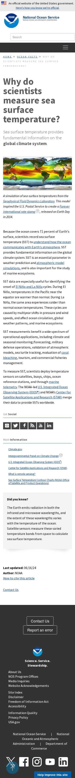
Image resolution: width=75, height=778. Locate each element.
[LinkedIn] (49, 425)
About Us (14, 672)
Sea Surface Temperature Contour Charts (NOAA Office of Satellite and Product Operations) (38, 481)
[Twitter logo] (15, 425)
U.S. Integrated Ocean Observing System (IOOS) (35, 462)
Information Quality (22, 713)
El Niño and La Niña (29, 287)
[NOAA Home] (11, 20)
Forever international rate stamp (36, 209)
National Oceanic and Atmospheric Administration (41, 739)
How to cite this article (19, 578)
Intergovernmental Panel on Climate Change (33, 456)
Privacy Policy (18, 717)
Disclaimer (16, 697)
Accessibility (17, 706)
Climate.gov (15, 449)
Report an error (40, 630)
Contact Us (11, 590)
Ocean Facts (27, 56)
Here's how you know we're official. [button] (37, 8)
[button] (12, 767)
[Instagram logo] (7, 425)
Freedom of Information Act (28, 701)
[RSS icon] (32, 425)
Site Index (15, 692)
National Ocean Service (41, 17)
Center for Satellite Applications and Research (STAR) (37, 468)
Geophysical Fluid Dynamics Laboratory (28, 201)
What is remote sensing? (21, 474)
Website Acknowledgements (28, 686)
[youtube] (41, 425)
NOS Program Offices (23, 676)
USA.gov (14, 722)
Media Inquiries (19, 681)
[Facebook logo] (24, 425)
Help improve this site (53, 775)
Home (7, 56)
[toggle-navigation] (65, 47)
